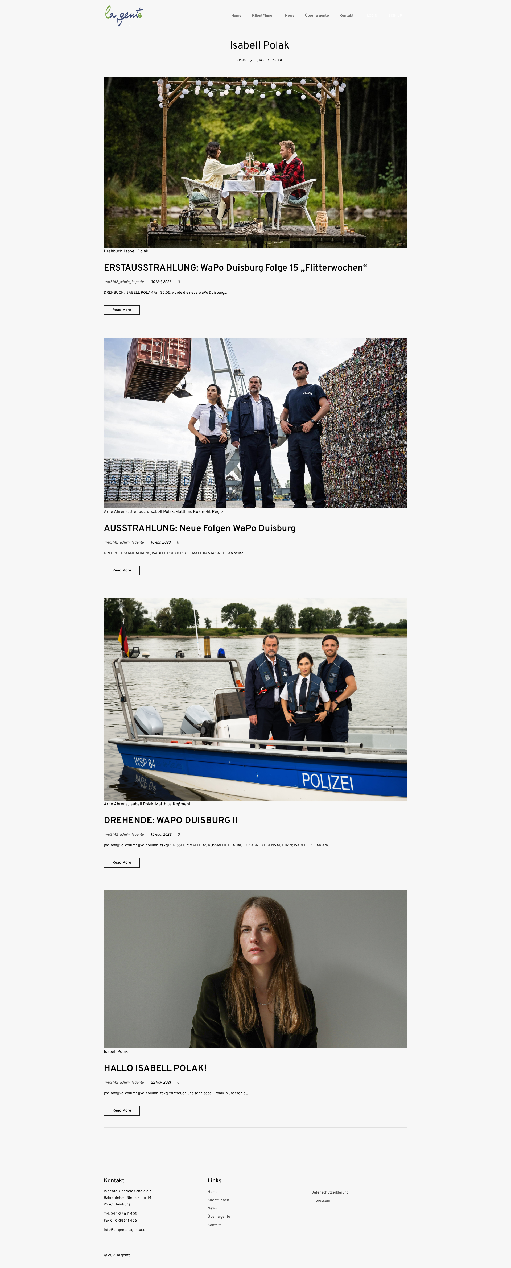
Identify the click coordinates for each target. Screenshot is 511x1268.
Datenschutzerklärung (330, 1192)
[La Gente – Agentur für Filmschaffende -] (124, 16)
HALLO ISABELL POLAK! (155, 1069)
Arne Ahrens (116, 512)
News (289, 16)
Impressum (320, 1201)
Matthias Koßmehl (192, 512)
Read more (121, 310)
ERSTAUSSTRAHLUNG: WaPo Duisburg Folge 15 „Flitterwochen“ (235, 268)
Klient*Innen (263, 16)
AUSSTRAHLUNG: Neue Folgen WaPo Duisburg (200, 528)
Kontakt (347, 16)
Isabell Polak (136, 251)
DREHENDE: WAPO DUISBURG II (171, 821)
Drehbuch (113, 251)
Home (236, 16)
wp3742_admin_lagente (124, 282)
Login (372, 16)
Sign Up (395, 16)
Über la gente (317, 16)
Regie (217, 512)
